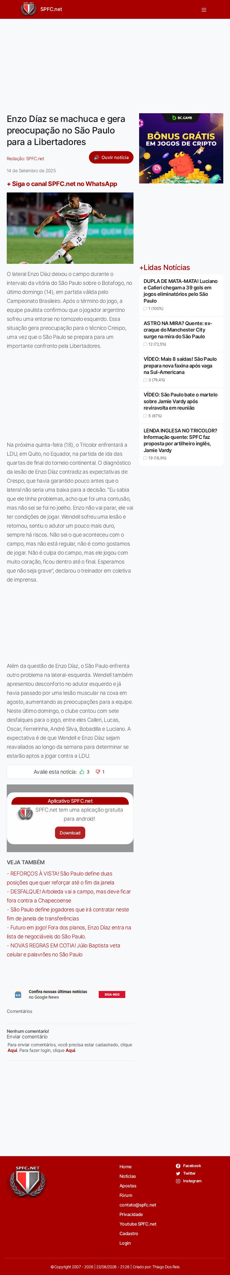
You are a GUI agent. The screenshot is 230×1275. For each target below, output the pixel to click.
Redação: (25, 158)
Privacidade (131, 1214)
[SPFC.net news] (70, 994)
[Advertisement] (115, 62)
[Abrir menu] (203, 9)
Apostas (127, 1185)
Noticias (127, 1176)
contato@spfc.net (137, 1205)
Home (125, 1166)
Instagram (192, 1180)
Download (70, 833)
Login (125, 1243)
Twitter (189, 1173)
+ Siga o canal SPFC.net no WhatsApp (62, 183)
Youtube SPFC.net (137, 1224)
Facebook (192, 1165)
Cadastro (128, 1233)
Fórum (125, 1195)
